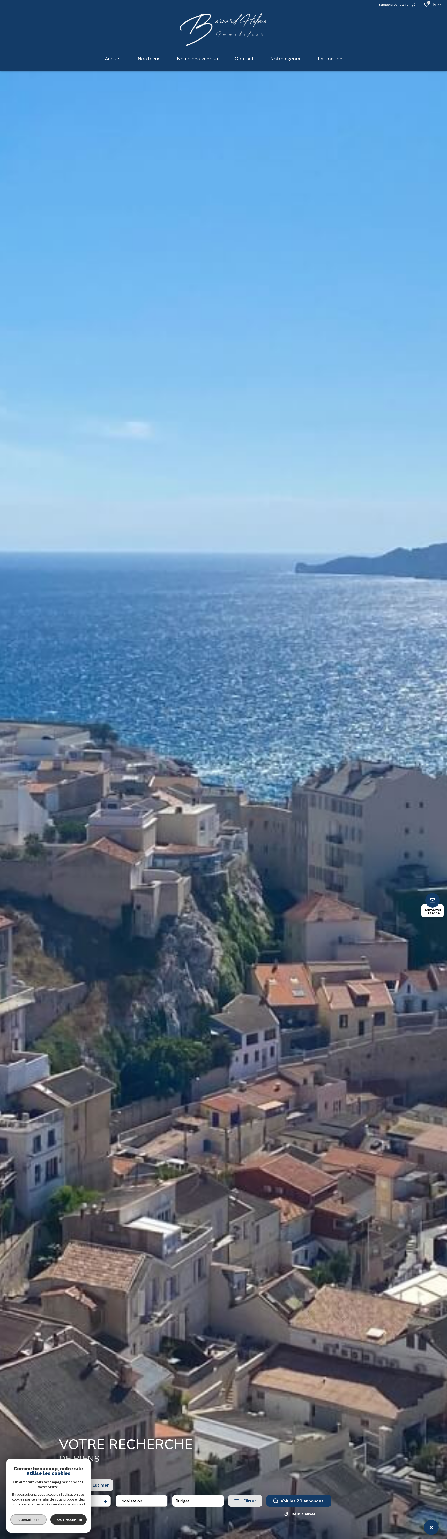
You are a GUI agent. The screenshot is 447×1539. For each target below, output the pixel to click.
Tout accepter (68, 1519)
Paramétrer (29, 1519)
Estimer (101, 1485)
